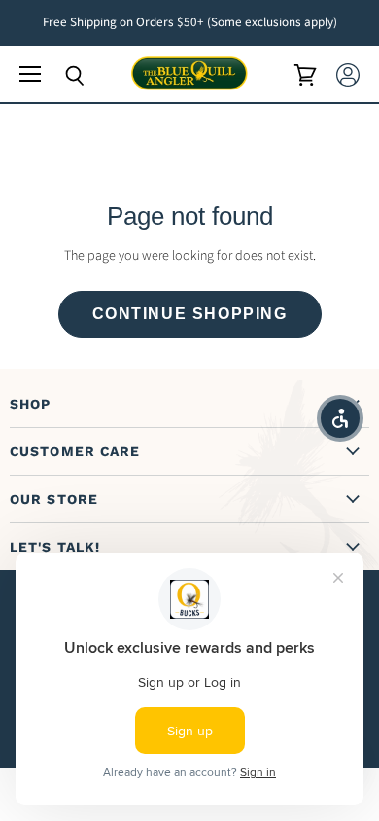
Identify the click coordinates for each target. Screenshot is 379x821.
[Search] (60, 76)
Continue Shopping (190, 313)
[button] (340, 418)
